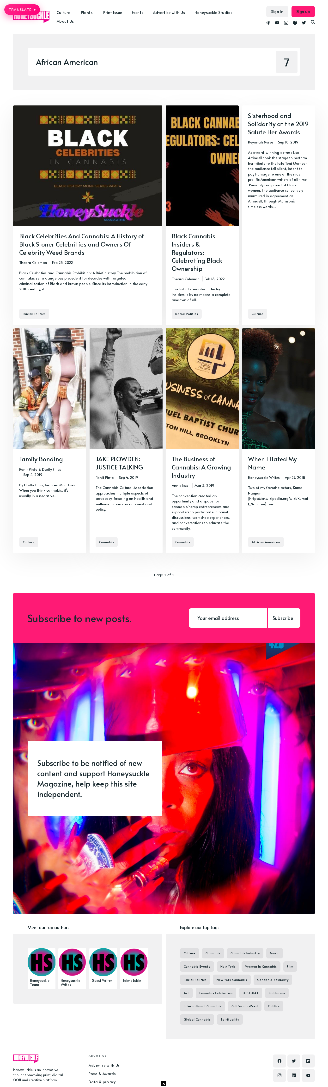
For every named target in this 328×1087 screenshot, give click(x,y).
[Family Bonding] (49, 440)
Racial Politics (34, 314)
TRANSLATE (22, 9)
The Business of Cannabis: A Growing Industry (201, 466)
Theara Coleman (33, 262)
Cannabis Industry (245, 953)
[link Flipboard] (308, 1060)
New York (227, 966)
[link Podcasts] (268, 23)
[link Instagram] (286, 23)
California (277, 993)
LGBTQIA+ (251, 993)
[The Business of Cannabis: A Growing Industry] (202, 440)
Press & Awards (102, 1073)
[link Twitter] (304, 23)
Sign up (303, 11)
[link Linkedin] (293, 1075)
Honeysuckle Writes (264, 477)
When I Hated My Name (272, 462)
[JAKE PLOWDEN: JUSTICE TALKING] (126, 440)
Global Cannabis (197, 1019)
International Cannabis (202, 1006)
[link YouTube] (277, 23)
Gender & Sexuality (273, 979)
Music (274, 953)
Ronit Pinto (28, 469)
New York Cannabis (232, 979)
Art (186, 993)
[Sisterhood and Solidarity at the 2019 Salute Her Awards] (278, 215)
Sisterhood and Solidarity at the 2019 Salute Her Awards (278, 123)
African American (266, 542)
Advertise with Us (169, 12)
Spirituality (230, 1019)
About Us (65, 21)
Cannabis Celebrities (216, 993)
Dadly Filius (51, 469)
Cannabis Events (197, 966)
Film (290, 966)
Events (137, 12)
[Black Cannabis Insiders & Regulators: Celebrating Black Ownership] (202, 215)
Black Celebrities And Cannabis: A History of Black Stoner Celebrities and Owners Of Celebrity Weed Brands (81, 243)
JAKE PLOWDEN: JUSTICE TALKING (119, 462)
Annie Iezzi (180, 485)
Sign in (277, 11)
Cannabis (106, 542)
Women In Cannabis (261, 966)
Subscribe (283, 618)
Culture (257, 314)
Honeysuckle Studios (213, 12)
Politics (274, 1006)
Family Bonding (41, 458)
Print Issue (112, 12)
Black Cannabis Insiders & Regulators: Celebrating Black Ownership (197, 252)
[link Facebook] (295, 23)
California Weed (244, 1006)
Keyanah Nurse (260, 141)
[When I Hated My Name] (278, 440)
